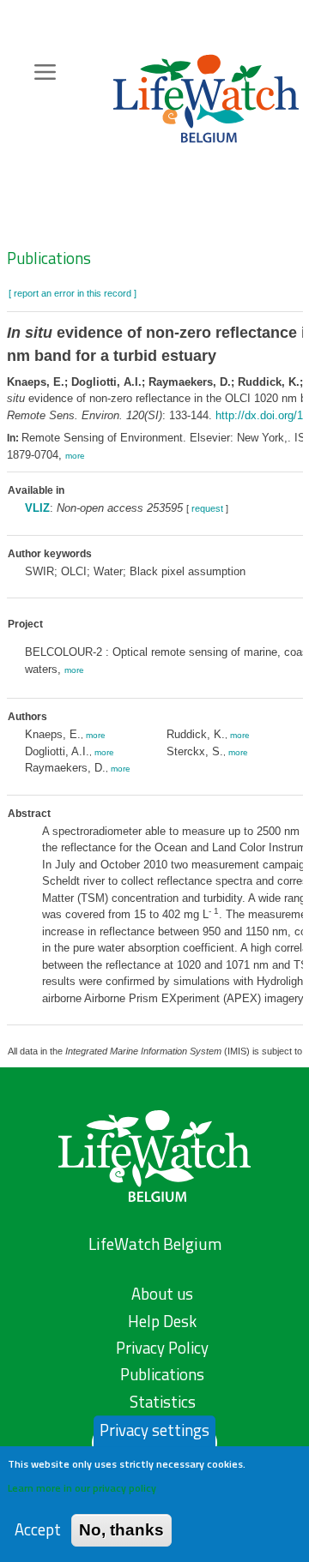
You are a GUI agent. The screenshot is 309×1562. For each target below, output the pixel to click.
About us (162, 1294)
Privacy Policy (162, 1348)
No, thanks (121, 1530)
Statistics (163, 1402)
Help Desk (162, 1321)
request (207, 508)
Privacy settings (154, 1430)
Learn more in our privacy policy (82, 1488)
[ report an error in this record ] (72, 293)
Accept (38, 1529)
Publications (49, 258)
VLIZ (37, 508)
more (75, 455)
